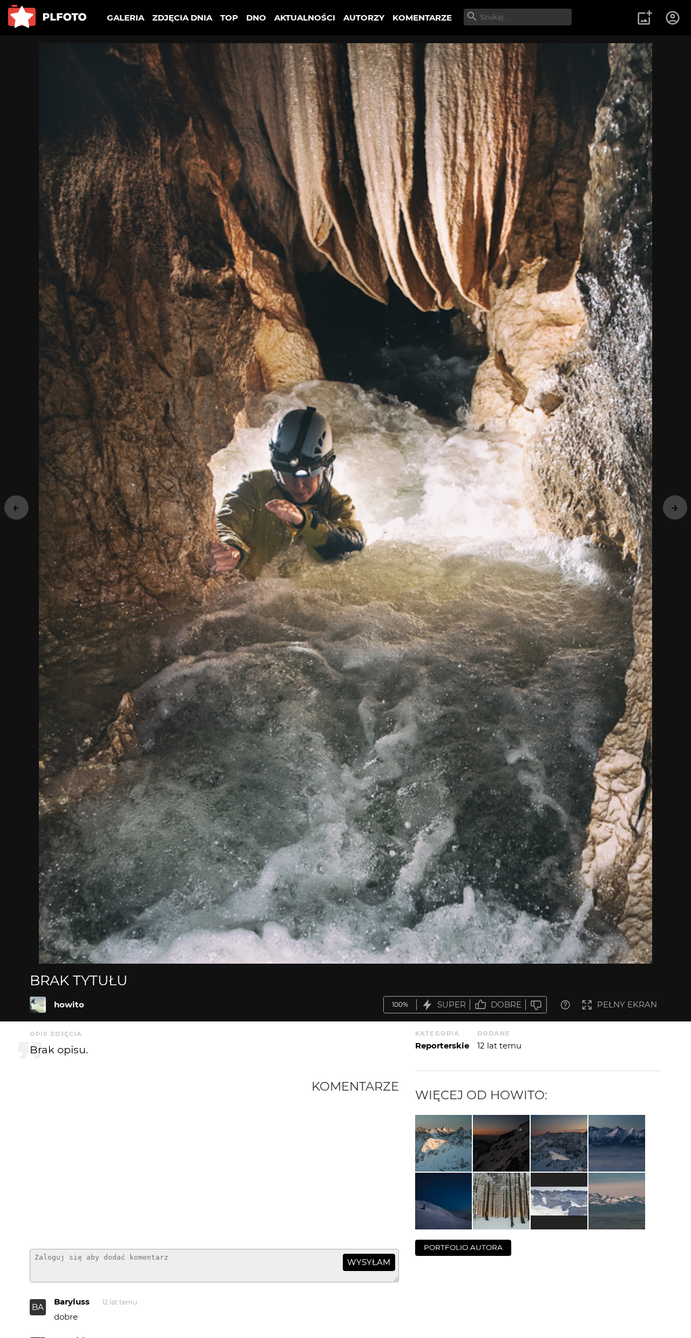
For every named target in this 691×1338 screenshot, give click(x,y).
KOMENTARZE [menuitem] (422, 17)
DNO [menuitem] (256, 17)
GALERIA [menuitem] (125, 17)
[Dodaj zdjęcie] (644, 18)
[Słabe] (536, 1005)
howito (69, 1004)
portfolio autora (463, 1247)
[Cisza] (501, 1201)
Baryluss (72, 1301)
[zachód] (559, 1143)
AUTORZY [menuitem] (363, 17)
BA (38, 1307)
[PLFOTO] (47, 18)
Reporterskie (442, 1045)
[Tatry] (616, 1201)
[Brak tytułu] (38, 1005)
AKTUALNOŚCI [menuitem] (304, 17)
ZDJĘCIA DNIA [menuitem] (182, 17)
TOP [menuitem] (229, 17)
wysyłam (368, 1262)
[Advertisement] (170, 1159)
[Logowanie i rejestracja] (673, 18)
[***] (443, 1143)
